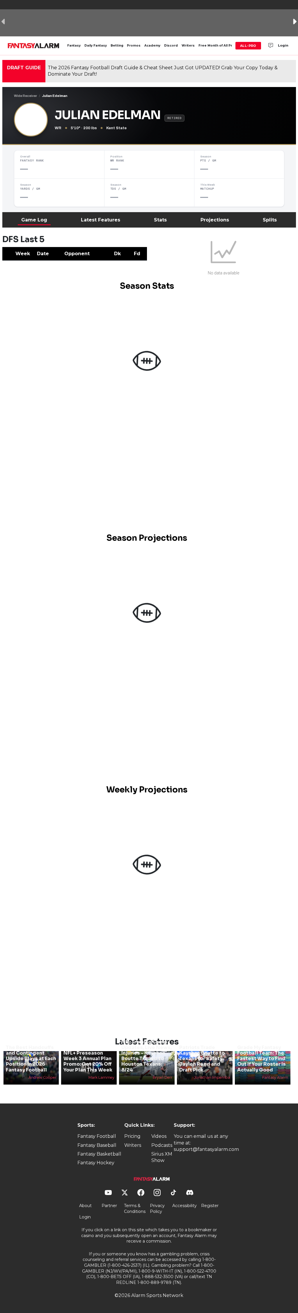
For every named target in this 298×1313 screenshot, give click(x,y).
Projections (215, 220)
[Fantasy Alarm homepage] (33, 45)
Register (210, 1205)
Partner (109, 1205)
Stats (160, 220)
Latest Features (100, 220)
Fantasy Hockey (95, 1162)
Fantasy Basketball (99, 1154)
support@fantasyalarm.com (206, 1149)
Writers (188, 45)
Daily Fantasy (95, 45)
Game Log (34, 220)
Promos (134, 45)
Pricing (132, 1136)
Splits (270, 220)
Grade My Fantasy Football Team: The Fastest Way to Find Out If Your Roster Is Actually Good (261, 1058)
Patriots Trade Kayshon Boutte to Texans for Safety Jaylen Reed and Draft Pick (202, 1058)
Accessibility (184, 1205)
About (85, 1205)
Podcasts (161, 1145)
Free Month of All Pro (216, 45)
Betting (117, 45)
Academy (152, 45)
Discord (171, 45)
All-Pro (248, 46)
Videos (158, 1136)
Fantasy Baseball (96, 1145)
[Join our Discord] (271, 45)
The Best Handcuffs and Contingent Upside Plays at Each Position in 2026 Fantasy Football (31, 1058)
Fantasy (74, 45)
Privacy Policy (157, 1208)
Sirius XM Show (161, 1157)
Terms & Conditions (135, 1208)
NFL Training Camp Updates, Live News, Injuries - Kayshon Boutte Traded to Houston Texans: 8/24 (146, 1056)
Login (283, 45)
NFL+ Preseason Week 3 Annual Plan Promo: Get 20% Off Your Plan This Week (87, 1061)
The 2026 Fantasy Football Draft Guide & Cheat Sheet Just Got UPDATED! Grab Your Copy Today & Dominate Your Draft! (163, 71)
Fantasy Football (96, 1136)
